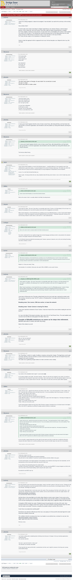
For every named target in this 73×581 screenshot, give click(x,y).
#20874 (70, 351)
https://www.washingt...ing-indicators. (27, 493)
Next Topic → (69, 561)
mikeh (5, 162)
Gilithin (5, 186)
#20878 (70, 451)
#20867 (70, 162)
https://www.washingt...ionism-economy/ (28, 517)
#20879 (70, 480)
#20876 (70, 386)
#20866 (70, 137)
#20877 (70, 413)
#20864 (70, 94)
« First (9, 11)
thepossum (6, 369)
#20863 (70, 77)
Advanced (72, 7)
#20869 (70, 204)
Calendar (13, 7)
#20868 (70, 186)
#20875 (70, 369)
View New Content (66, 9)
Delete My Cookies (15, 578)
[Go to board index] (10, 3)
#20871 (70, 250)
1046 (26, 11)
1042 (14, 11)
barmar (5, 250)
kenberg (5, 17)
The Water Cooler (19, 9)
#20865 (70, 119)
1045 (23, 11)
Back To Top (4, 578)
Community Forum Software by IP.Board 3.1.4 (63, 578)
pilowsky (5, 77)
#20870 (70, 222)
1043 (17, 11)
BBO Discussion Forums (5, 9)
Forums (3, 7)
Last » (31, 11)
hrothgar (5, 222)
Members (8, 7)
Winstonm (6, 52)
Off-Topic (13, 9)
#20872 (70, 274)
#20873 (70, 334)
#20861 (70, 17)
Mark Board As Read (22, 578)
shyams (5, 204)
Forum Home (9, 578)
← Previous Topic (56, 561)
